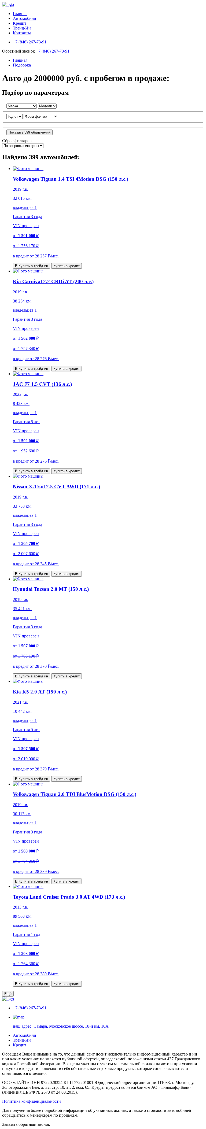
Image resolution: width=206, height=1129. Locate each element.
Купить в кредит (66, 266)
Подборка (22, 65)
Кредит (19, 23)
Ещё (8, 994)
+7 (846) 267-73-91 (52, 51)
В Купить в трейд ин (31, 266)
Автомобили (24, 18)
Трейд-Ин (22, 28)
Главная (20, 13)
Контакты (22, 33)
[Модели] (47, 106)
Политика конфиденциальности (31, 1101)
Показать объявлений (29, 132)
